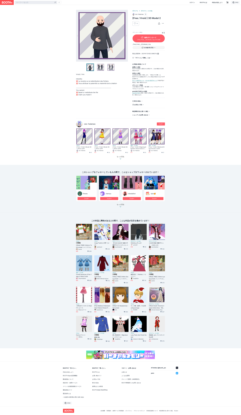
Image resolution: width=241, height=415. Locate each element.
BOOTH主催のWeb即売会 (100, 390)
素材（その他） (134, 145)
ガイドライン (128, 410)
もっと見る (120, 204)
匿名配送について (68, 379)
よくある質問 (126, 375)
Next (126, 35)
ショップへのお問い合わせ (140, 115)
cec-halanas (89, 124)
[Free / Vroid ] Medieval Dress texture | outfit (157, 147)
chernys (108, 194)
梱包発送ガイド (67, 390)
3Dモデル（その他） (147, 11)
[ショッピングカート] (227, 2)
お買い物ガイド (96, 375)
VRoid (77, 145)
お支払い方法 (138, 104)
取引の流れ (137, 101)
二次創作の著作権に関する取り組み (73, 397)
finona (85, 194)
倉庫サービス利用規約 (118, 410)
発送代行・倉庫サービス (70, 383)
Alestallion (132, 194)
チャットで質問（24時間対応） (131, 379)
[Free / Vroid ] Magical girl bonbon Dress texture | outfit (138, 147)
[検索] (55, 2)
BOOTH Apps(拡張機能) (70, 375)
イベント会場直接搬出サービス (72, 386)
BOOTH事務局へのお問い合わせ (131, 383)
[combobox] (36, 2)
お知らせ (124, 372)
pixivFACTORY (136, 93)
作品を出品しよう (217, 2)
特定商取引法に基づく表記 (140, 111)
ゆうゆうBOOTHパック (151, 80)
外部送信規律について (152, 410)
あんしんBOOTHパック (138, 80)
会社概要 (103, 410)
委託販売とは (67, 393)
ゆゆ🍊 (153, 194)
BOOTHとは (203, 2)
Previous (77, 35)
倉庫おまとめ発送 (97, 386)
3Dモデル (135, 11)
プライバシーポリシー (139, 410)
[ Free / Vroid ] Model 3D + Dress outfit (83, 147)
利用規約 (109, 410)
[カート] (145, 14)
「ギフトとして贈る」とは (142, 58)
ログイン (192, 2)
